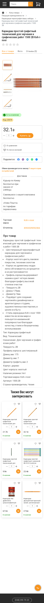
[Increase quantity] (13, 136)
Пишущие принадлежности (13, 16)
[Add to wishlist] (19, 404)
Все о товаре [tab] (8, 51)
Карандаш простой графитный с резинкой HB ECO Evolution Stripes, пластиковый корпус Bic (32, 461)
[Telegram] (27, 159)
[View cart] (38, 4)
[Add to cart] (18, 432)
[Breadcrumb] (3, 13)
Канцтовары (14, 13)
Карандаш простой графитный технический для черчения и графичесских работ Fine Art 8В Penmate (10, 461)
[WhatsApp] (32, 159)
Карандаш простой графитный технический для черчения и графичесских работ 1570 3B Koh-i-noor (10, 421)
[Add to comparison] (15, 404)
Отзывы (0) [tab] (31, 51)
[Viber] (23, 159)
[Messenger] (36, 159)
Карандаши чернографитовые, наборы (17, 19)
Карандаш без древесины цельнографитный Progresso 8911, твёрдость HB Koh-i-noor (10, 500)
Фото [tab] (20, 51)
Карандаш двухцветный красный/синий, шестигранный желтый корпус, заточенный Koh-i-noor (32, 500)
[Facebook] (18, 159)
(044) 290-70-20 (22, 600)
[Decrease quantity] (4, 136)
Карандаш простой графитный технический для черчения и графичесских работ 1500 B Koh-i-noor (31, 421)
